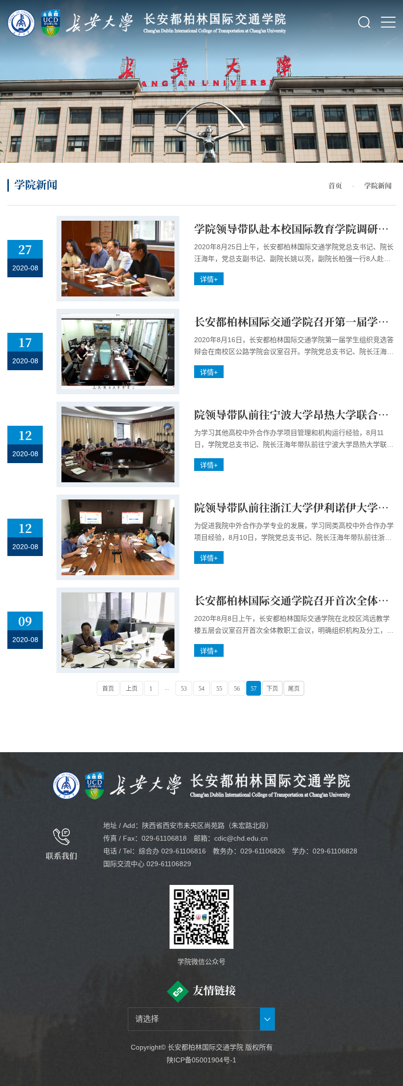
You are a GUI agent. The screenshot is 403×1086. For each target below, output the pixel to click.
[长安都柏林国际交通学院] (215, 22)
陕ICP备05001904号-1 (201, 1060)
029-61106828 (335, 851)
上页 (132, 688)
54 (201, 688)
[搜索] (364, 22)
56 (237, 688)
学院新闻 (378, 185)
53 (184, 688)
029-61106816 (183, 851)
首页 (335, 185)
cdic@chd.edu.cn (241, 838)
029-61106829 (168, 864)
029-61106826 (262, 851)
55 (219, 688)
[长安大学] (71, 22)
